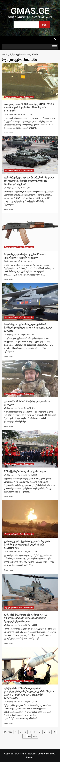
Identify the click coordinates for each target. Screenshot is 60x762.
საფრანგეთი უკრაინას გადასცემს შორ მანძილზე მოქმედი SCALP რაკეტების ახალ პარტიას (28, 327)
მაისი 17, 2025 (26, 188)
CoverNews (44, 753)
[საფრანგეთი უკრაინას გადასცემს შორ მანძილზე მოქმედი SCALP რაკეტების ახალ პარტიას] (30, 302)
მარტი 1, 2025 (26, 261)
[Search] (55, 39)
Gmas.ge (30, 11)
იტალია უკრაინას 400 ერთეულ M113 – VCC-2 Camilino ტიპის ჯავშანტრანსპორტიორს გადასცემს (29, 107)
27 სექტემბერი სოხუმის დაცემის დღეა (25, 471)
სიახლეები (28, 97)
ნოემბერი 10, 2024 (28, 335)
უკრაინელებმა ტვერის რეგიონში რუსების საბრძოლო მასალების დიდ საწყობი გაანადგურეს (27, 544)
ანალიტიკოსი (11, 114)
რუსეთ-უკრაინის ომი (13, 97)
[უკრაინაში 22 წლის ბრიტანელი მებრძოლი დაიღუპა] (30, 378)
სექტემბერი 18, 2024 (29, 552)
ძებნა (44, 24)
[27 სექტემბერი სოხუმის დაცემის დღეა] (30, 449)
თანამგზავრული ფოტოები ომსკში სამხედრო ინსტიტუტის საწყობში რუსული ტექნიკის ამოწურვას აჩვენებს (29, 180)
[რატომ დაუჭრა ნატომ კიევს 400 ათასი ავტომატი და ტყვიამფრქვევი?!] (30, 232)
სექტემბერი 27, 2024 (29, 475)
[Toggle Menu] (54, 46)
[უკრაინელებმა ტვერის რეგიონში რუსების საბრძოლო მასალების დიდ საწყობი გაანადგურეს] (30, 519)
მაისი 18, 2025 (26, 115)
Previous (8, 732)
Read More (8, 133)
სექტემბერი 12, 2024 (29, 702)
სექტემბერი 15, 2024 (29, 625)
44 (29, 736)
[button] (5, 39)
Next (35, 736)
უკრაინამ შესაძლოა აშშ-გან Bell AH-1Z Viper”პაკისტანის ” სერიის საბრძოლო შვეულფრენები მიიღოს (25, 618)
